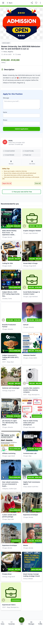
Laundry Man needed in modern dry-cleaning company (31, 390)
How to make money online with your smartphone (30, 423)
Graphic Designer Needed (32, 231)
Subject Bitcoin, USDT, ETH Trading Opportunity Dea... (11, 294)
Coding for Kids (7, 263)
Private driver (7, 574)
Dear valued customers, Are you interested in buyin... (10, 484)
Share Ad (37, 183)
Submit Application (21, 129)
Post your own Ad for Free (23, 192)
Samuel (25, 325)
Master (25, 545)
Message (6, 98)
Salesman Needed (29, 355)
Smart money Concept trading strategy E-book (31, 575)
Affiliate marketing (8, 453)
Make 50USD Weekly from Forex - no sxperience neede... (9, 233)
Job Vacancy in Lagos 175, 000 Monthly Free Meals (9, 423)
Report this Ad (7, 183)
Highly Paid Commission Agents (31, 483)
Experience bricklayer (30, 515)
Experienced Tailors (9, 605)
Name (5, 112)
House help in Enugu (30, 263)
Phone (5, 120)
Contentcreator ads (30, 453)
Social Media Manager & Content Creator (31, 293)
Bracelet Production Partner (9, 326)
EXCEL (10, 141)
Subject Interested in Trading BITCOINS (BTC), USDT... (10, 357)
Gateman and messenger (11, 388)
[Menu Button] (3, 3)
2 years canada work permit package (9, 516)
